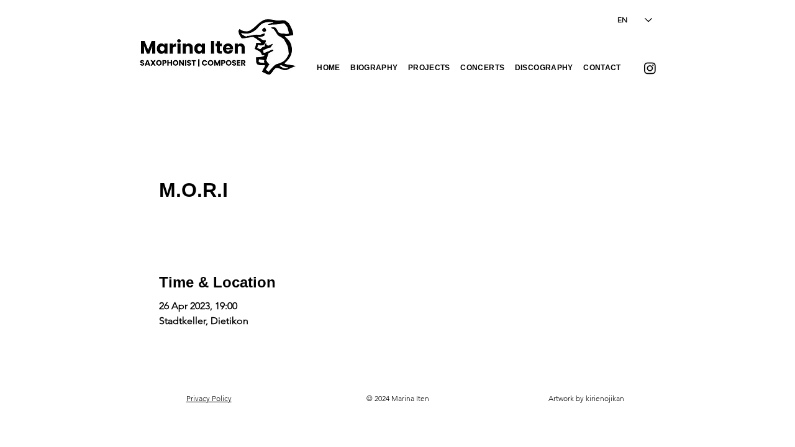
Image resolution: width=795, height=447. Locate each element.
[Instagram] (650, 68)
